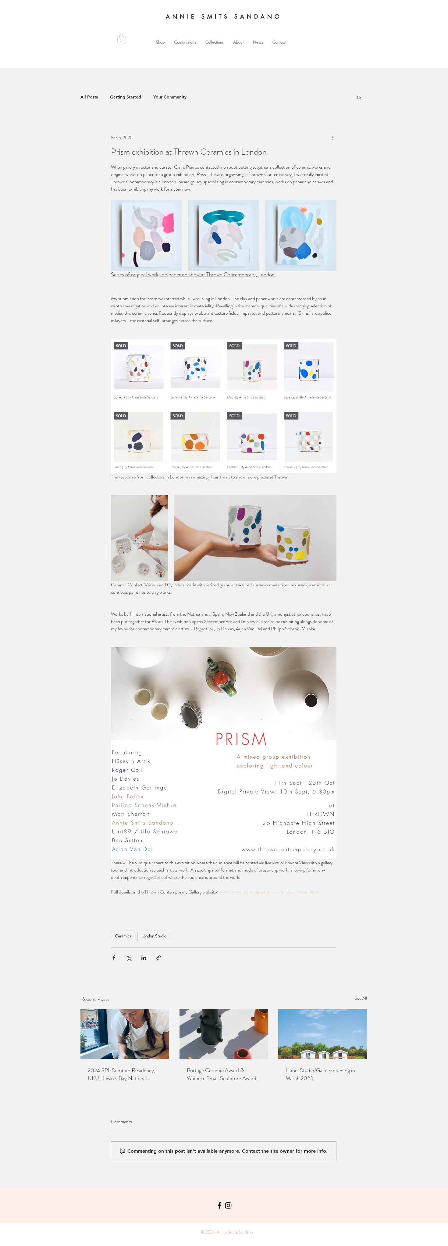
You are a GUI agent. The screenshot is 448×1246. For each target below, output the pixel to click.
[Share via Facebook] (114, 958)
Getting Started (125, 97)
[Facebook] (219, 1205)
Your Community (170, 97)
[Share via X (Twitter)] (129, 958)
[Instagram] (228, 1205)
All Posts (89, 97)
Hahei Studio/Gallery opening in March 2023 (320, 1074)
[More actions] (332, 137)
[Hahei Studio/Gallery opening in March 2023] (322, 1034)
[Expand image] (146, 235)
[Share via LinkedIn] (144, 958)
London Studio (153, 936)
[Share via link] (159, 958)
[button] (359, 97)
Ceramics (123, 936)
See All (361, 998)
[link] (121, 39)
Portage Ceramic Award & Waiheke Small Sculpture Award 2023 (221, 1074)
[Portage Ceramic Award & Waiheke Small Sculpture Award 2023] (224, 1034)
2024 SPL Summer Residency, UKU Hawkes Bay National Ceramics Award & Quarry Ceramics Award (121, 1074)
